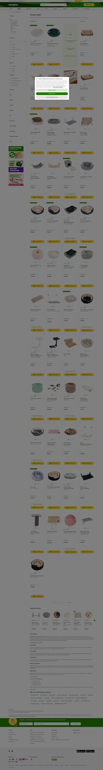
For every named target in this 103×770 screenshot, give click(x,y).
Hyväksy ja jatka (52, 93)
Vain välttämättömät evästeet (52, 97)
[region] (52, 88)
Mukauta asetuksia (52, 90)
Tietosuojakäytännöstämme (58, 87)
